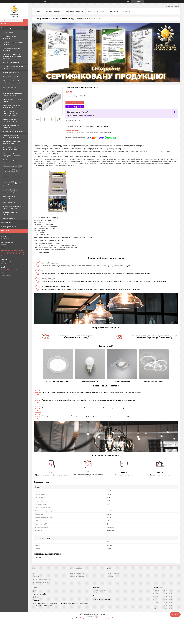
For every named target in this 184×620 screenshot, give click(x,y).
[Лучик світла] (14, 10)
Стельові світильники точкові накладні (13, 43)
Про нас (126, 11)
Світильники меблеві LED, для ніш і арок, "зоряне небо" (13, 82)
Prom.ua (102, 614)
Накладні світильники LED (11, 73)
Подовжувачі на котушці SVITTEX (11, 213)
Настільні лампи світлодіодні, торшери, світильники (12, 94)
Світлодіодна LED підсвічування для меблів (11, 155)
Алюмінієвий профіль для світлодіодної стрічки (11, 191)
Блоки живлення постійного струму (12, 177)
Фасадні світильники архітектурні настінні (10, 120)
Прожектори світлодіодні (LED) (13, 131)
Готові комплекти (9, 218)
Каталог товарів (6, 28)
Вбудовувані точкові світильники (10, 37)
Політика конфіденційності (42, 582)
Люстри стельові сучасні (11, 62)
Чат (176, 614)
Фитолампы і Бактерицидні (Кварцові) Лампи (12, 143)
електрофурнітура (9, 202)
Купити (74, 103)
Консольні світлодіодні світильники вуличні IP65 (11, 136)
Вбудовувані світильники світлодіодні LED (11, 49)
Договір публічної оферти (41, 579)
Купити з (71, 107)
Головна (38, 11)
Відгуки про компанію (8, 227)
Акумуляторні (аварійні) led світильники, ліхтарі (12, 106)
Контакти (114, 11)
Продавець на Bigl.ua (92, 616)
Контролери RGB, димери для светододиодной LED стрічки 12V (13, 184)
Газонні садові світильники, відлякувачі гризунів (12, 207)
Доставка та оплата (74, 11)
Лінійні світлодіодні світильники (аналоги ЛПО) (12, 149)
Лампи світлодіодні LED (10, 77)
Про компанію (6, 223)
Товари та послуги (43, 19)
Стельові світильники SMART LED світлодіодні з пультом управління (12, 56)
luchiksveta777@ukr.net (9, 269)
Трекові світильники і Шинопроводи (10, 88)
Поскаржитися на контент (87, 618)
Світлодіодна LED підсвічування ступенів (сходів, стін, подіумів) (10, 113)
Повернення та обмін (97, 11)
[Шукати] (25, 20)
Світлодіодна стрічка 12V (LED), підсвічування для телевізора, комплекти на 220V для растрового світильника (13, 169)
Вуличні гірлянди (8, 32)
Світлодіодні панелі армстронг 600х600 (13, 100)
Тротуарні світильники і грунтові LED (11, 126)
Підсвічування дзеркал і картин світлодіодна (11, 161)
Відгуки (110, 576)
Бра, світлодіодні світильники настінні (13, 67)
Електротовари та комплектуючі (9, 197)
